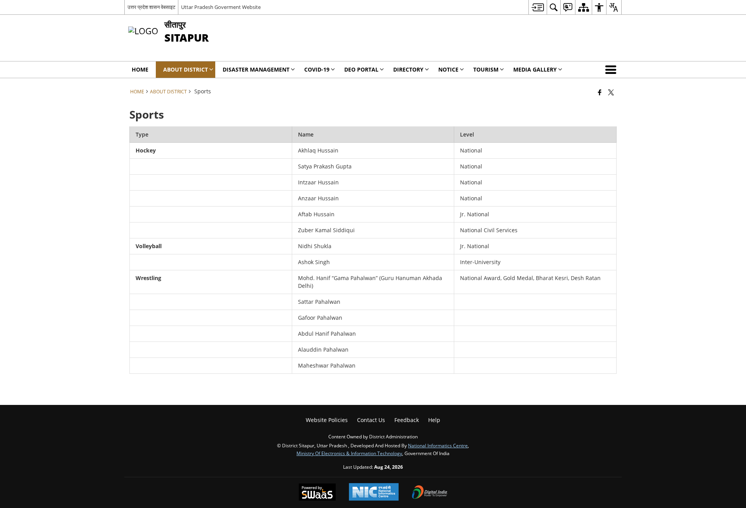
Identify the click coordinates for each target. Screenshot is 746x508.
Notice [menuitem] (448, 69)
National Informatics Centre (438, 445)
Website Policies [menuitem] (327, 420)
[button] (612, 69)
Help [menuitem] (434, 420)
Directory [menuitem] (408, 69)
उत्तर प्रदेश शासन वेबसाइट (151, 7)
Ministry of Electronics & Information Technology (349, 453)
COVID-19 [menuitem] (316, 69)
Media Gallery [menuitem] (535, 69)
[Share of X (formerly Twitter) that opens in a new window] (611, 92)
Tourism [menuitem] (485, 69)
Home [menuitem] (140, 69)
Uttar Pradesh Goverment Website (221, 7)
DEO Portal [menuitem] (361, 69)
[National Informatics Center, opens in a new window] (373, 492)
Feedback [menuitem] (406, 420)
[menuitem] (537, 7)
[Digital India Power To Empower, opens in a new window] (429, 493)
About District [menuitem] (185, 69)
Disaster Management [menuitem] (256, 69)
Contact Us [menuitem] (371, 420)
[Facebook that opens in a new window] (600, 92)
